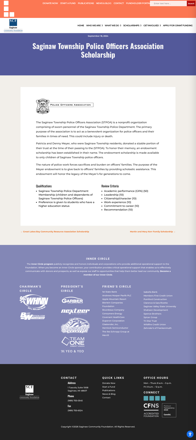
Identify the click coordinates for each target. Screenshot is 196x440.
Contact (119, 3)
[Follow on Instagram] (6, 8)
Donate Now (50, 3)
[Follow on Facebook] (6, 3)
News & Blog (103, 3)
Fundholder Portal (138, 3)
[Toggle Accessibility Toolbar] (190, 434)
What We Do (112, 25)
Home (80, 25)
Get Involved (151, 25)
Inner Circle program (42, 264)
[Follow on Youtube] (12, 14)
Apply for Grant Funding (178, 25)
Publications (86, 3)
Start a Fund (68, 3)
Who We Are (93, 25)
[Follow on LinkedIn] (6, 14)
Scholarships (131, 25)
